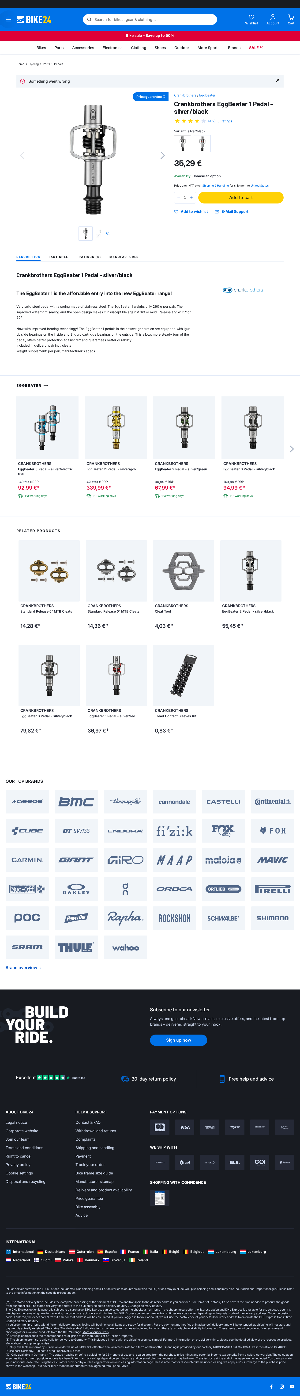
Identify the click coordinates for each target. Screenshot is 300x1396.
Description (28, 257)
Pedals (58, 64)
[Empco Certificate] (159, 1197)
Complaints (85, 1139)
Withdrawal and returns (95, 1130)
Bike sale (134, 35)
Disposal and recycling (25, 1181)
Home (20, 64)
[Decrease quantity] (179, 197)
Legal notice (16, 1122)
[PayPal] (234, 1127)
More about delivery (95, 1332)
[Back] (22, 155)
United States (260, 185)
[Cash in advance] (284, 1127)
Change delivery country (146, 1306)
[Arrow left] (23, 570)
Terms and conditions (24, 1147)
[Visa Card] (185, 1127)
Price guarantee (89, 1198)
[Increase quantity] (191, 197)
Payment (83, 1156)
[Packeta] (284, 1162)
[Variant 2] (202, 143)
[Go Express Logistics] (260, 1162)
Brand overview (21, 967)
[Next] (163, 155)
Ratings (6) (90, 257)
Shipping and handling (94, 1147)
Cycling (34, 64)
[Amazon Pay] (260, 1127)
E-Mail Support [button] (234, 212)
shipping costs (91, 1289)
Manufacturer (124, 257)
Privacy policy (18, 1164)
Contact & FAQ (88, 1122)
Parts (46, 64)
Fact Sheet (60, 257)
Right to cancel (18, 1156)
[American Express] (209, 1127)
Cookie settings (19, 1173)
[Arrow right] (75, 570)
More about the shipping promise (27, 1343)
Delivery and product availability (103, 1190)
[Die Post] (209, 1162)
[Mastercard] (159, 1127)
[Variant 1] (182, 143)
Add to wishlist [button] (194, 212)
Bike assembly (88, 1206)
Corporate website (22, 1130)
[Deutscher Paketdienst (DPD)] (185, 1162)
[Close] (278, 80)
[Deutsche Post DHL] (159, 1162)
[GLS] (234, 1162)
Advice (81, 1215)
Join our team (18, 1139)
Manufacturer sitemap (94, 1181)
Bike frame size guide (94, 1173)
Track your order (90, 1164)
